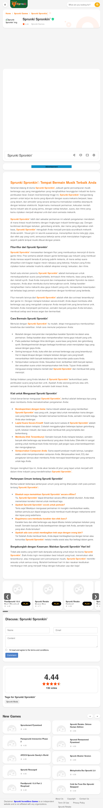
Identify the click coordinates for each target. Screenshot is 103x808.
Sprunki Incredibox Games (26, 801)
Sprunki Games (21, 13)
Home (8, 13)
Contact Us (84, 798)
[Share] (74, 155)
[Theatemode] (87, 155)
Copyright (71, 798)
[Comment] (81, 155)
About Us (59, 798)
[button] (7, 596)
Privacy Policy (79, 802)
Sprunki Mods (12, 701)
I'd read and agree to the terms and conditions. (29, 650)
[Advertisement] (51, 48)
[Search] (97, 4)
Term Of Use (63, 802)
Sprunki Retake (64, 806)
